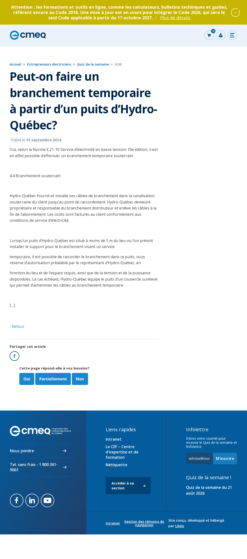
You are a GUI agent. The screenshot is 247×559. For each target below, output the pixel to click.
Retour (17, 326)
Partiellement (53, 379)
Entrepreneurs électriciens (49, 64)
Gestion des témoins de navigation (144, 523)
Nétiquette (116, 464)
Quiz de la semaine (93, 64)
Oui (26, 379)
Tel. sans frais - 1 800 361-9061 (34, 467)
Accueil (15, 64)
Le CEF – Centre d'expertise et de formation (122, 452)
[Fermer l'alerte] (235, 12)
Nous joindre (22, 450)
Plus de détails (175, 17)
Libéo (179, 526)
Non (80, 379)
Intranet (114, 439)
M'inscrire (225, 458)
